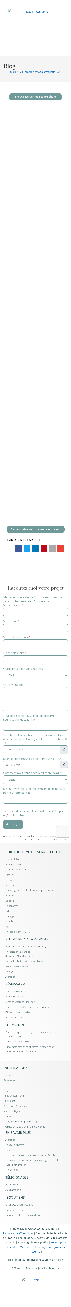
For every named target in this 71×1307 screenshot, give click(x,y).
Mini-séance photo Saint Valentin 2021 (40, 71)
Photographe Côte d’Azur (18, 1233)
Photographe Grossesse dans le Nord (34, 1228)
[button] (36, 47)
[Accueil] (4, 71)
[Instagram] (40, 37)
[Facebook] (30, 37)
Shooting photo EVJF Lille (33, 1242)
